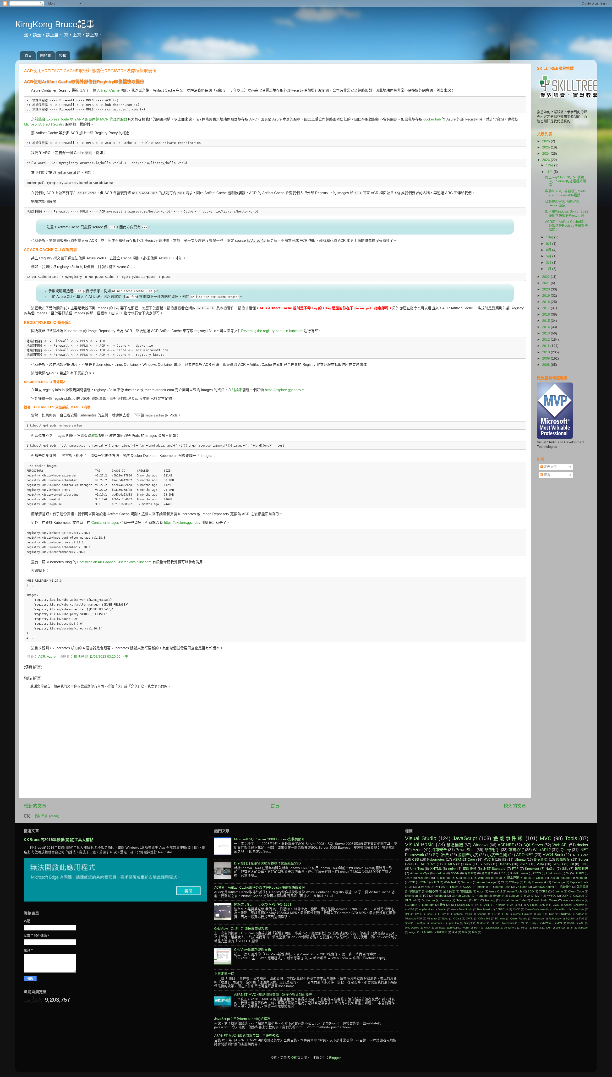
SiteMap (420, 923)
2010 (546, 352)
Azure (51, 656)
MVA (527, 895)
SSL (565, 868)
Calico (540, 878)
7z (511, 904)
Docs (429, 914)
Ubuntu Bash (501, 887)
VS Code (522, 887)
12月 (550, 165)
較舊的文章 (514, 806)
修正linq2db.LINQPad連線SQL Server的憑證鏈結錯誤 (565, 181)
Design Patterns (560, 878)
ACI (520, 904)
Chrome (557, 891)
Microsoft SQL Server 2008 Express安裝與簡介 (269, 839)
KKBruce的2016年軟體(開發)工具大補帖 (58, 840)
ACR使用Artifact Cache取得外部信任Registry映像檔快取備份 (566, 225)
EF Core (441, 914)
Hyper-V (498, 895)
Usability (504, 864)
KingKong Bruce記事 (55, 24)
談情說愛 (563, 859)
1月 (549, 269)
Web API (560, 845)
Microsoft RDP (413, 918)
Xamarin (466, 882)
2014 (546, 327)
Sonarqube (436, 923)
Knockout (532, 868)
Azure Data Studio (461, 909)
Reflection (538, 918)
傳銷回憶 (470, 873)
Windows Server (543, 887)
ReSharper (428, 900)
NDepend (424, 878)
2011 (546, 346)
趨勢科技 (582, 868)
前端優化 (565, 887)
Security (445, 900)
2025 (546, 147)
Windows (480, 845)
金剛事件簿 (508, 838)
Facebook (440, 895)
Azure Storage (486, 882)
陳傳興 (79, 656)
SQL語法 (441, 855)
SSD (412, 882)
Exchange (558, 882)
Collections (578, 909)
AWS (556, 904)
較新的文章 (35, 806)
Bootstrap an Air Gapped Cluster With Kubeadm (114, 562)
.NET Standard (494, 868)
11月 (550, 172)
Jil (410, 887)
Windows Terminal (490, 878)
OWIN (469, 918)
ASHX (544, 904)
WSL (581, 923)
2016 (546, 314)
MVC (546, 838)
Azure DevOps (419, 873)
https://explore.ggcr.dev (283, 390)
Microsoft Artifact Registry (44, 124)
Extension (411, 895)
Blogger (335, 1058)
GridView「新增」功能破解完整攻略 (241, 928)
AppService (425, 909)
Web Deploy (412, 927)
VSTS (523, 864)
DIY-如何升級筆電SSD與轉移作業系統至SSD (267, 863)
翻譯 (464, 932)
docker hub (432, 119)
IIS (504, 859)
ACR (41, 656)
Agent (567, 904)
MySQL (551, 895)
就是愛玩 (583, 887)
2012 (546, 339)
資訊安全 (439, 849)
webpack (583, 927)
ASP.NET (506, 845)
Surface (481, 923)
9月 (549, 244)
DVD (418, 914)
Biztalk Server (519, 873)
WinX (427, 927)
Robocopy (555, 918)
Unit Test (417, 868)
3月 (549, 262)
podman (560, 927)
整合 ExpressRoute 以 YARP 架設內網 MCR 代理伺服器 (82, 119)
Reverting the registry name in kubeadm (272, 331)
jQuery (565, 849)
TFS (494, 923)
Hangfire (482, 895)
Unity (533, 923)
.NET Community (460, 904)
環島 (454, 932)
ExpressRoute (579, 882)
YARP (477, 927)
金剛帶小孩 (468, 855)
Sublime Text (464, 878)
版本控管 (513, 878)
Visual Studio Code (513, 900)
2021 (546, 283)
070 (477, 904)
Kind (551, 914)
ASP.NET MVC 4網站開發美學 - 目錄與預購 (246, 1036)
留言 (546, 475)
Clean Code (576, 891)
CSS (415, 859)
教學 (94, 435)
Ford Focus (553, 873)
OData (457, 918)
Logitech (579, 914)
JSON (409, 878)
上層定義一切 (224, 974)
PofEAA (440, 887)
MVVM (455, 873)
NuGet (550, 868)
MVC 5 (488, 859)
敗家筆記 (442, 932)
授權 (62, 56)
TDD (477, 900)
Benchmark (484, 909)
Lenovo (514, 895)
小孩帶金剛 (497, 855)
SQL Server (533, 845)
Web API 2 (542, 849)
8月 (549, 250)
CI (502, 882)
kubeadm (428, 905)
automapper (492, 927)
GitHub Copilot (461, 895)
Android (579, 904)
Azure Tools (514, 891)
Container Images (105, 523)
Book (527, 878)
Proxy (454, 887)
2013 (546, 333)
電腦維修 (470, 868)
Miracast (432, 918)
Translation (508, 923)
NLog (445, 918)
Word (465, 927)
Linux (467, 864)
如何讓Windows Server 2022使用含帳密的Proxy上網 (566, 213)
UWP (522, 923)
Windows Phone (573, 900)
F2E (425, 895)
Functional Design (461, 914)
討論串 (237, 390)
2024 (546, 153)
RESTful (410, 900)
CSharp (514, 882)
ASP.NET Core (464, 859)
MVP (538, 895)
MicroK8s (423, 887)
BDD (531, 891)
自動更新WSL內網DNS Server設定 (562, 203)
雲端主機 (466, 891)
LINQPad (564, 914)
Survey (485, 864)
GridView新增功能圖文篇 (252, 949)
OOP (565, 895)
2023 (546, 160)
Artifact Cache (108, 90)
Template (482, 887)
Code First (560, 909)
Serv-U (557, 864)
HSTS (504, 914)
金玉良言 (449, 891)
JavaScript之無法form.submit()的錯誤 (242, 1019)
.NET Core (580, 855)
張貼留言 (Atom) (47, 816)
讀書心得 (516, 849)
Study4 (468, 923)
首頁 (28, 56)
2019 (546, 295)
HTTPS (579, 873)
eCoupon (411, 905)
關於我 (45, 56)
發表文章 (550, 467)
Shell (407, 923)
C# (572, 864)
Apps (480, 891)
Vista (540, 864)
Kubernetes (436, 859)
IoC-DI (540, 914)
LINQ (584, 864)
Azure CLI (495, 891)
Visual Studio (420, 838)
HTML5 (449, 864)
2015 (546, 321)
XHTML (436, 868)
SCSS (467, 887)
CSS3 (537, 873)
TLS (436, 882)
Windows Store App (446, 927)
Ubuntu (520, 859)
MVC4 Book (552, 855)
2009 (546, 358)
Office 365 (484, 918)
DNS (407, 914)
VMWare (546, 923)
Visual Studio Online (544, 900)
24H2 (487, 904)
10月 (550, 237)
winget (412, 932)
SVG (581, 918)
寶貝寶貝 (487, 873)
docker (582, 845)
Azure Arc (428, 864)
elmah (524, 927)
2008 (546, 364)
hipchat (537, 927)
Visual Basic (419, 844)
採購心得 (432, 891)
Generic (481, 914)
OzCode (578, 895)
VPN (559, 923)
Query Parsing (518, 918)
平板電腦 (426, 932)
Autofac (441, 909)
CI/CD (516, 909)
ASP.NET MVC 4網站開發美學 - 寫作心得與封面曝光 (273, 994)
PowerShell (465, 849)
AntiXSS (409, 909)
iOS (548, 927)
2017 (546, 308)
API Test (532, 904)
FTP (515, 868)
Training (490, 900)
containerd (510, 927)
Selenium (462, 900)
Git (567, 873)
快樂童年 (415, 891)
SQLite (570, 918)
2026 (546, 141)
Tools (571, 838)
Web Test (450, 882)
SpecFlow (453, 923)
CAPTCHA (502, 909)
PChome (500, 918)
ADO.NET (524, 855)
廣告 (442, 905)
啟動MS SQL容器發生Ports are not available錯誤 (565, 193)
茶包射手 (492, 849)
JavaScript (465, 838)
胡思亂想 (541, 859)
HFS (493, 914)
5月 (549, 256)
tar (571, 927)
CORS (543, 891)
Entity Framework (535, 882)
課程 (474, 932)
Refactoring (443, 878)
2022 (546, 277)
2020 (546, 289)
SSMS (424, 882)
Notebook (582, 878)
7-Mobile (500, 904)
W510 (570, 923)
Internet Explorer (522, 914)
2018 (546, 302)
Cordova (440, 873)
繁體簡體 (455, 845)
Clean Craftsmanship (537, 909)
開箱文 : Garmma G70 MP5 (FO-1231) (263, 904)
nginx (452, 868)
